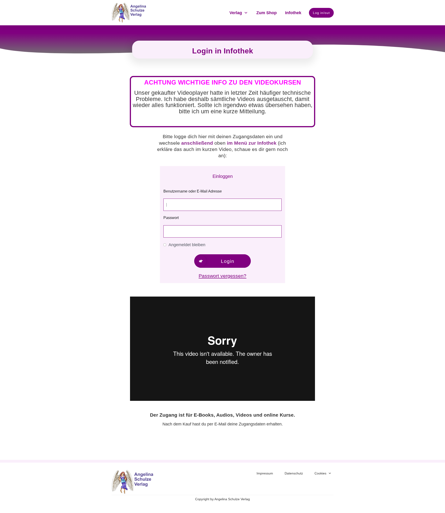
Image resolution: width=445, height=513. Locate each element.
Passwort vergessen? (222, 275)
